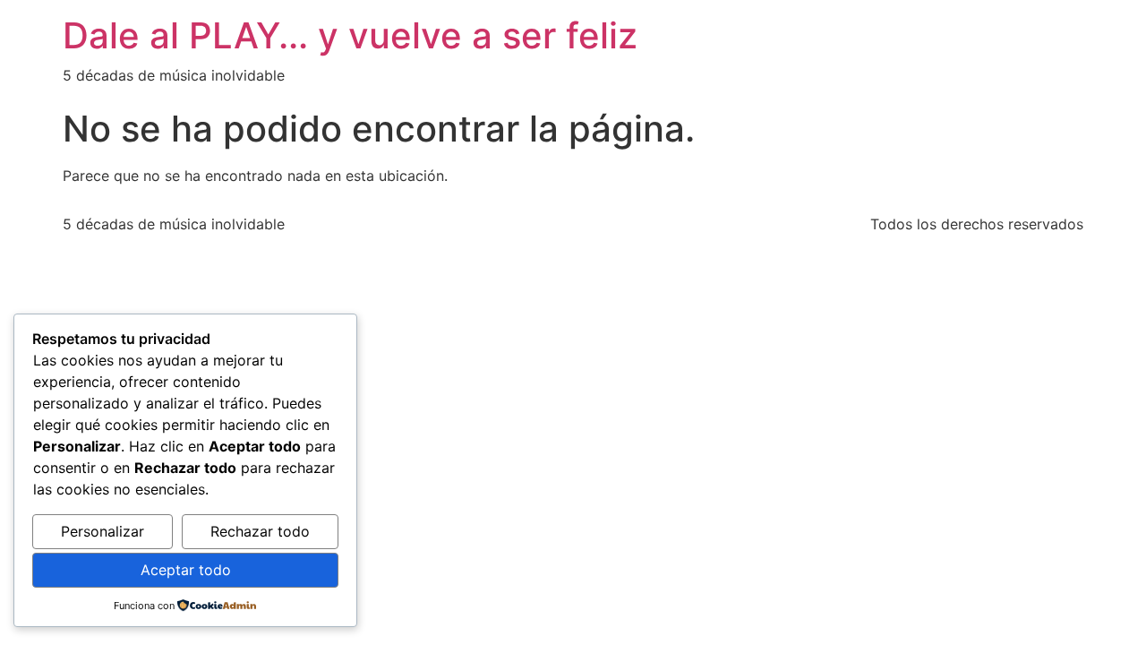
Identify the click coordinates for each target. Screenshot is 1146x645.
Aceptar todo (186, 570)
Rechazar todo (260, 531)
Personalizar (102, 531)
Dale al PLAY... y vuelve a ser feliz (350, 35)
